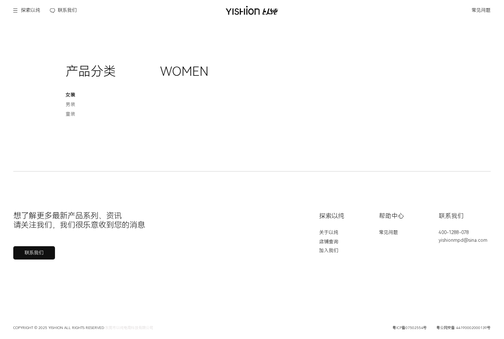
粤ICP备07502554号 (410, 328)
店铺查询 (328, 241)
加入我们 (328, 250)
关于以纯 (328, 232)
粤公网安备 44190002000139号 (463, 328)
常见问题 (481, 10)
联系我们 (67, 10)
